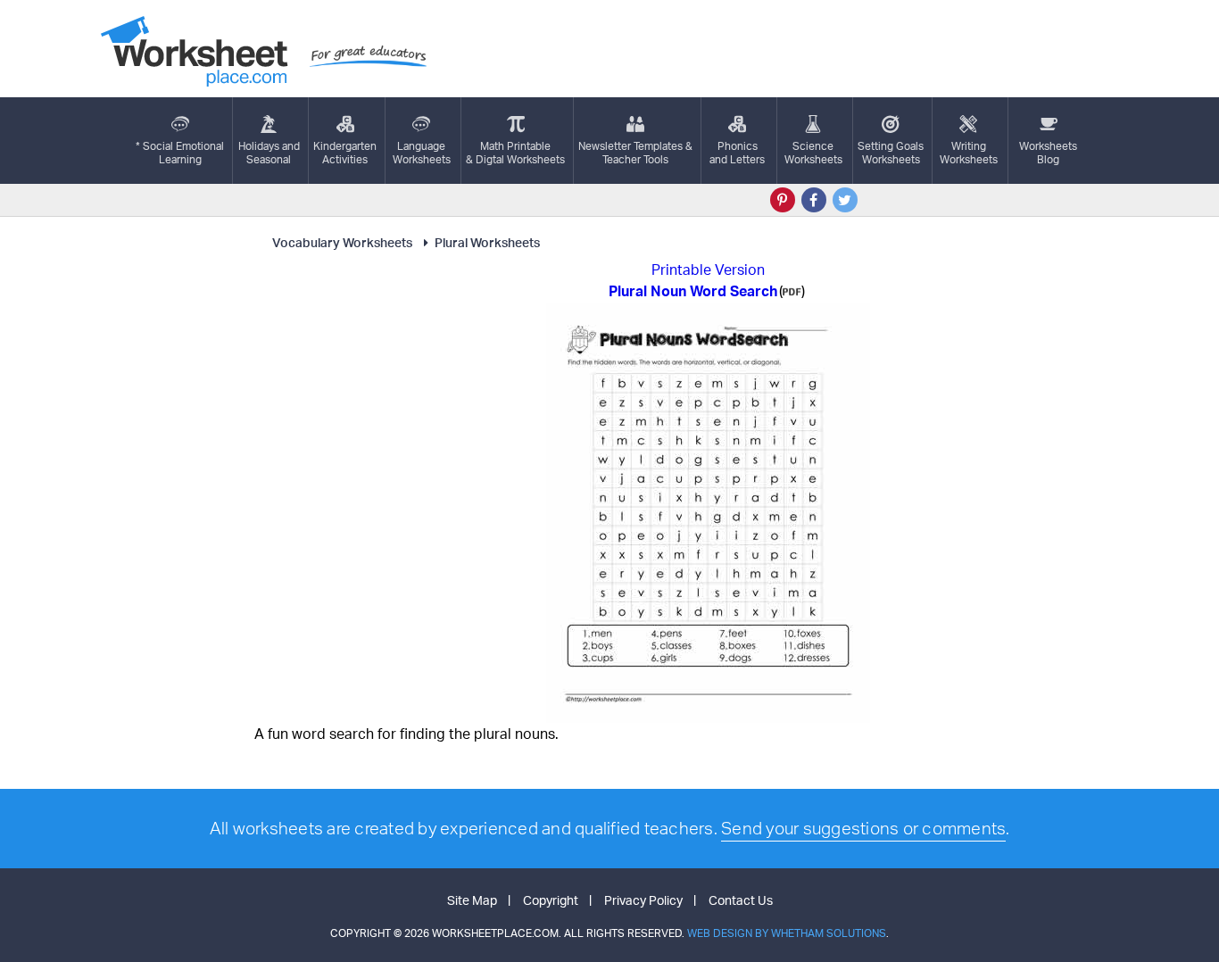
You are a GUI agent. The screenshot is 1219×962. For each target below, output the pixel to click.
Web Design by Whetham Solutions (786, 933)
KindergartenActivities (345, 152)
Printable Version (708, 269)
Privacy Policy (643, 900)
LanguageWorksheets (422, 152)
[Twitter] (845, 199)
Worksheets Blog (1048, 152)
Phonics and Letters (737, 152)
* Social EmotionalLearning (180, 152)
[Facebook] (813, 199)
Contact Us (741, 900)
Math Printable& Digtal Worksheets (515, 152)
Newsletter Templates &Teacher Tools (635, 152)
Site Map (472, 900)
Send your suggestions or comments (863, 828)
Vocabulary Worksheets (342, 242)
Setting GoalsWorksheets (891, 152)
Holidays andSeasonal (269, 152)
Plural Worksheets (487, 242)
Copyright (550, 900)
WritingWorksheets (969, 152)
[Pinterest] (782, 199)
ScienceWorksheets (813, 152)
